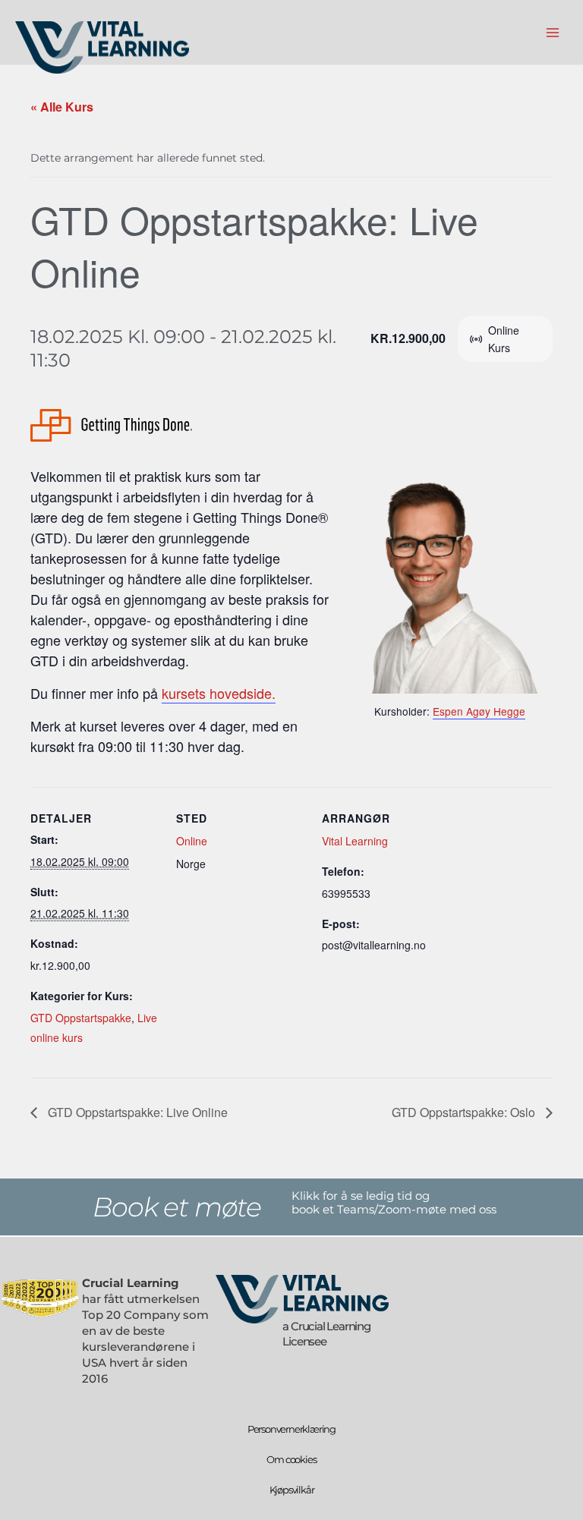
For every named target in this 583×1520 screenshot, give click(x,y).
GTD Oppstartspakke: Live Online (136, 1112)
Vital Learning (355, 840)
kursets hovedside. (219, 693)
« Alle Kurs (61, 106)
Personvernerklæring (291, 1429)
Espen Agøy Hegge (479, 711)
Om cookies (291, 1459)
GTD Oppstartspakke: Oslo (465, 1112)
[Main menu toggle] (553, 32)
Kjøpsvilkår (291, 1490)
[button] (145, 1207)
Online (191, 840)
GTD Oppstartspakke (80, 1017)
